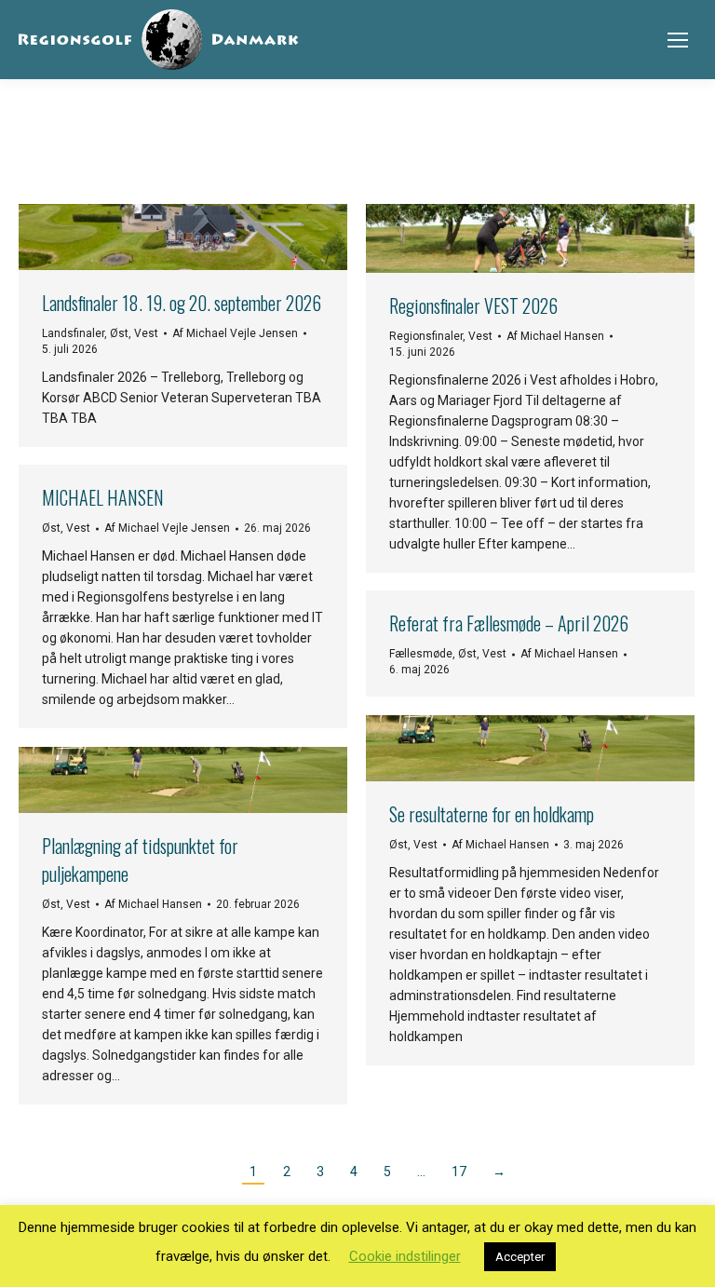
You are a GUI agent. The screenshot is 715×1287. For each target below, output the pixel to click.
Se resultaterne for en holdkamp (491, 814)
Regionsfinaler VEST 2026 (473, 305)
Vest (146, 333)
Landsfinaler (73, 333)
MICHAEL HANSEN (103, 497)
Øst (119, 333)
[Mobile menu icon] (677, 40)
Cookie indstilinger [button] (405, 1256)
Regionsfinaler (426, 336)
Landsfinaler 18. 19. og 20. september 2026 (181, 303)
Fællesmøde (420, 653)
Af (235, 333)
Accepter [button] (520, 1257)
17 (459, 1171)
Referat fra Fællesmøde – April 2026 (508, 623)
